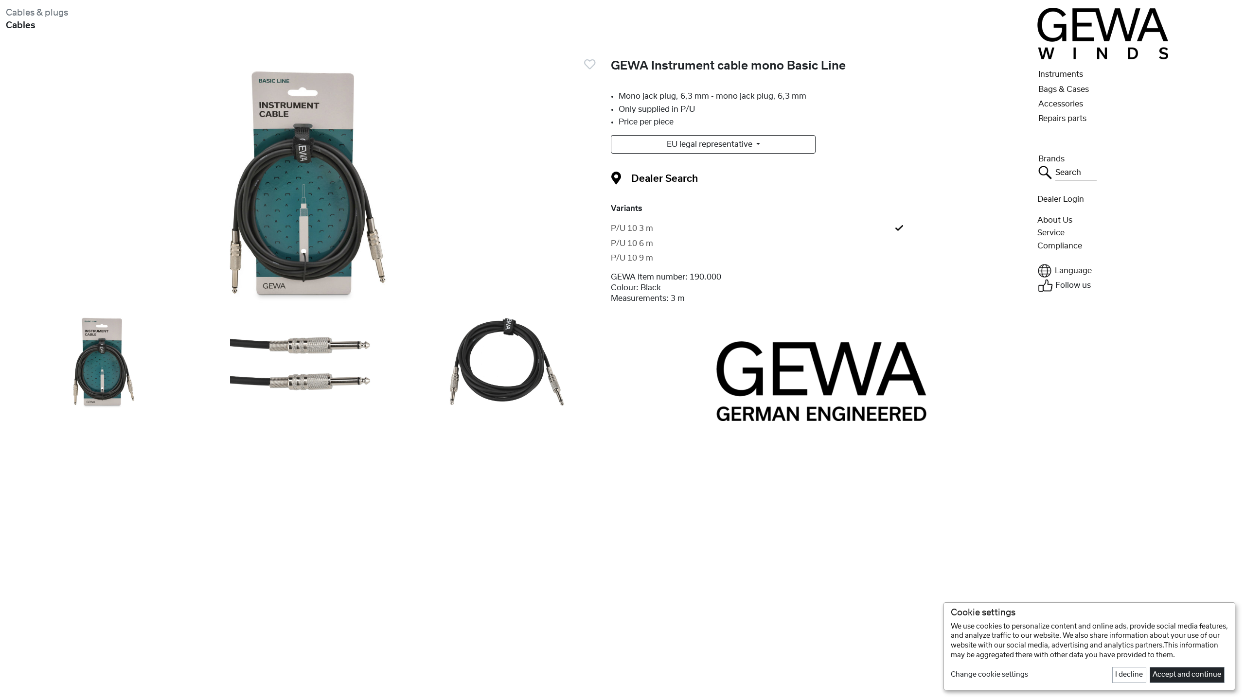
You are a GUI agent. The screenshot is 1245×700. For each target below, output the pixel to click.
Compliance (1059, 246)
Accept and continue (1187, 674)
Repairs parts (1062, 118)
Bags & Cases (1063, 89)
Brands (1051, 159)
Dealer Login (1060, 199)
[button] (1138, 270)
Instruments (1060, 74)
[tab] (821, 228)
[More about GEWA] (821, 381)
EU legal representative (710, 144)
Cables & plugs (37, 13)
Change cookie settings (989, 674)
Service (1051, 233)
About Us (1054, 220)
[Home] (1102, 33)
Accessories (1060, 104)
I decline (1129, 674)
